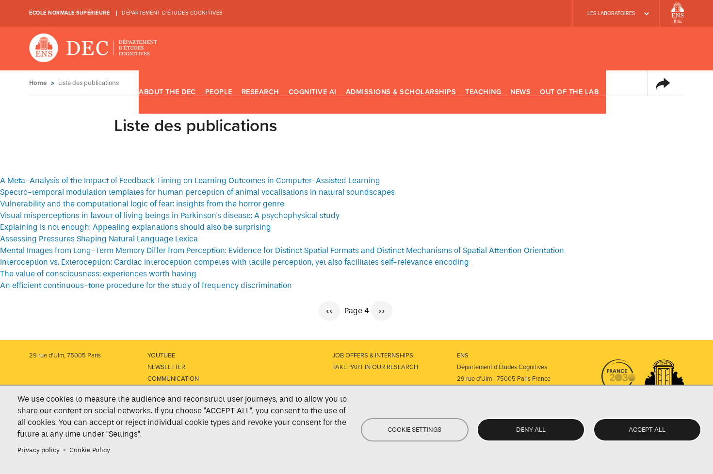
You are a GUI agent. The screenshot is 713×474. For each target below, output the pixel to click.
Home (38, 82)
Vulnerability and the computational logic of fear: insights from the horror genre (142, 203)
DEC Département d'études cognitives (93, 48)
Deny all (531, 429)
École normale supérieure (69, 13)
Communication (173, 379)
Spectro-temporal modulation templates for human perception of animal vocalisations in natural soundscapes (197, 192)
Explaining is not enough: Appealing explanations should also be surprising (135, 227)
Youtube (161, 355)
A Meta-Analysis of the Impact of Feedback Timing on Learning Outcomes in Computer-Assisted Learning (190, 180)
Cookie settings (414, 429)
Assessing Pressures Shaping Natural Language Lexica (99, 238)
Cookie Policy (89, 450)
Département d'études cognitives (172, 13)
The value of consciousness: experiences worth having (98, 273)
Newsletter (166, 367)
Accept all (647, 429)
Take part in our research (375, 367)
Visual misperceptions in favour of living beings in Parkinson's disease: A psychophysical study (170, 215)
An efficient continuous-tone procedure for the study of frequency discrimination (146, 285)
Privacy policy (38, 450)
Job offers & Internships (372, 355)
